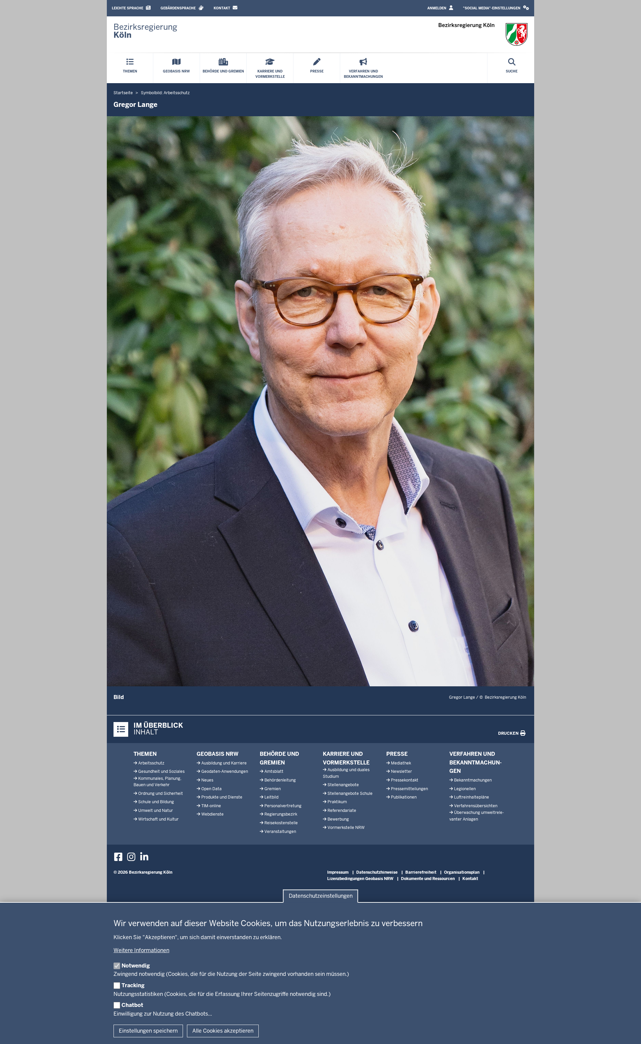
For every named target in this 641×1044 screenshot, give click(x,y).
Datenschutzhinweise (377, 872)
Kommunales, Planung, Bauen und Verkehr (157, 782)
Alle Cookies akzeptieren (222, 1030)
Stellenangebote (343, 785)
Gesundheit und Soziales (161, 771)
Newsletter (401, 771)
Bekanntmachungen (473, 780)
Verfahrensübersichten (475, 806)
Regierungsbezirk (280, 814)
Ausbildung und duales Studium (346, 773)
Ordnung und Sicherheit (160, 793)
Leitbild (271, 797)
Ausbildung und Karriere (224, 763)
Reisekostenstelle (281, 823)
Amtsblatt (273, 771)
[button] (496, 8)
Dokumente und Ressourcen (428, 878)
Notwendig (136, 965)
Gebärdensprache (179, 8)
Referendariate (342, 810)
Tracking (133, 985)
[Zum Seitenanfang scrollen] (627, 1031)
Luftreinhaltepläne (471, 797)
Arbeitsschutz (151, 763)
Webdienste (212, 814)
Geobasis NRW (217, 753)
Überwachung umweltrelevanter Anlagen (476, 816)
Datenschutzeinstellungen (321, 895)
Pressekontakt (404, 780)
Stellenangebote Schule (350, 793)
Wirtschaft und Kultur (158, 819)
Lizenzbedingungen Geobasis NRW (360, 878)
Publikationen (404, 797)
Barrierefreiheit (420, 872)
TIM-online (211, 806)
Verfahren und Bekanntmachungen (475, 762)
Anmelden (437, 8)
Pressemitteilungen (409, 789)
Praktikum (337, 802)
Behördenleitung (280, 780)
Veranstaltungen (280, 831)
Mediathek (401, 763)
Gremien (272, 789)
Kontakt (222, 8)
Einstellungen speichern (148, 1030)
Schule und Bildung (156, 802)
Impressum (338, 872)
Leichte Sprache (128, 8)
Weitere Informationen (141, 950)
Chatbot (132, 1005)
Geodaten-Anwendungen (224, 771)
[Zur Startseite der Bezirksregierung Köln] (483, 34)
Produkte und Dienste (221, 797)
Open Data (211, 789)
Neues (207, 780)
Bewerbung (338, 819)
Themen (145, 753)
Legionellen (465, 789)
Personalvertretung (282, 806)
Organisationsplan (461, 872)
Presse (397, 753)
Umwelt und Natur (155, 810)
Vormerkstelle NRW (346, 827)
